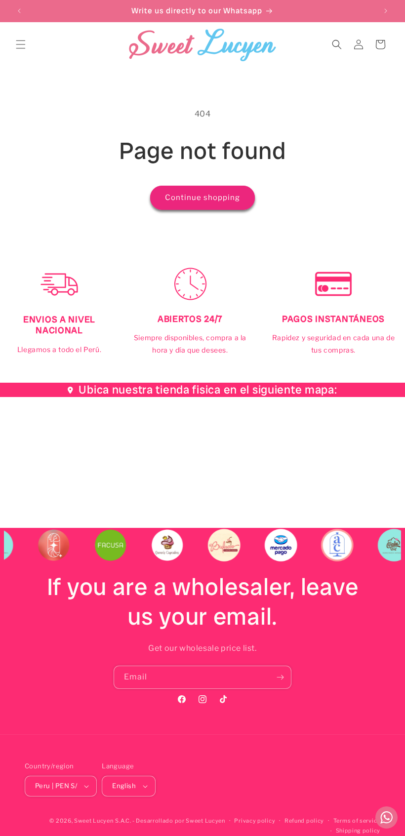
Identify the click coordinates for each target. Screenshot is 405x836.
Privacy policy (254, 820)
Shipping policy (358, 830)
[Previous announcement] (19, 11)
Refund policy (304, 820)
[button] (21, 44)
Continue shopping (202, 197)
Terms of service (356, 820)
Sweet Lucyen (93, 820)
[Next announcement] (386, 11)
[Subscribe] (280, 677)
